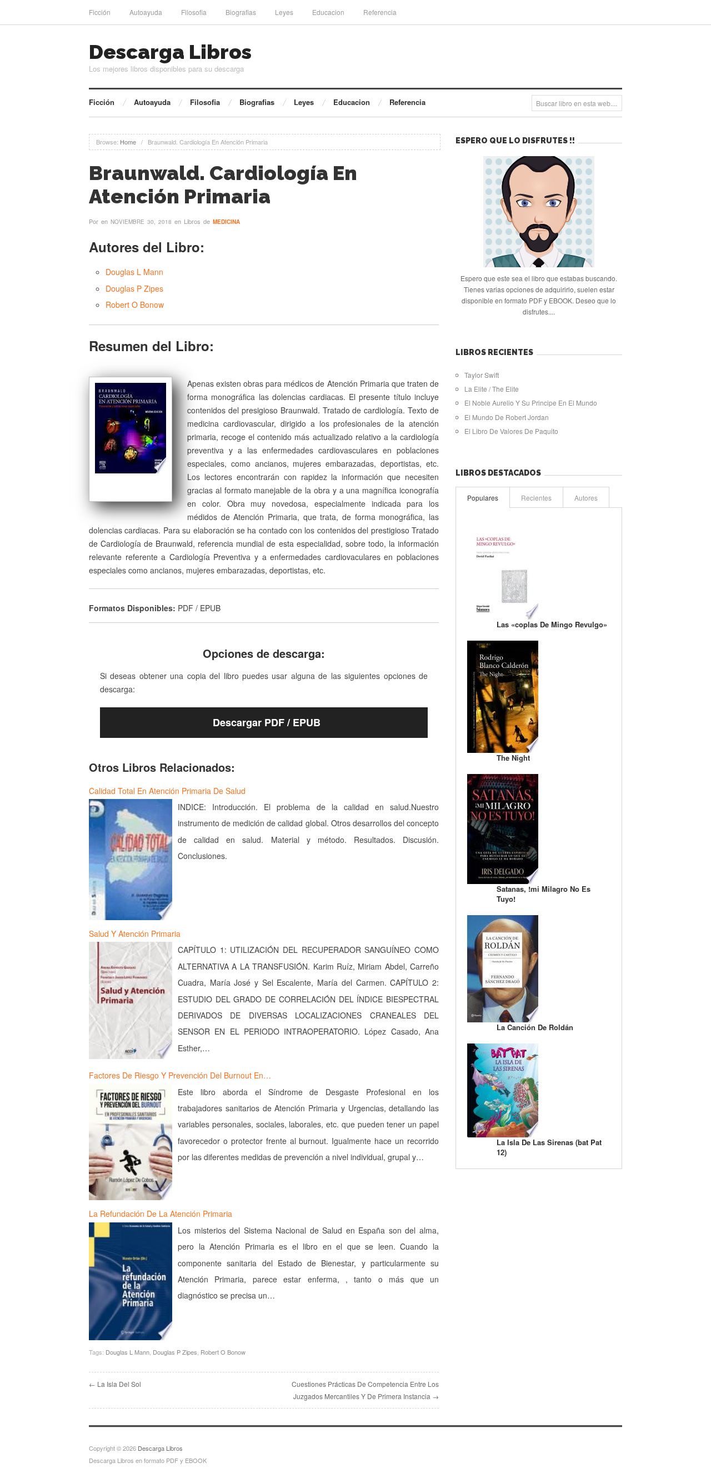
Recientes (536, 497)
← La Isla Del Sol (115, 1384)
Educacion (328, 12)
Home (128, 141)
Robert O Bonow (135, 304)
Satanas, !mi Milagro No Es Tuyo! (543, 893)
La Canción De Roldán (535, 1027)
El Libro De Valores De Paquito (511, 431)
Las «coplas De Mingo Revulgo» (552, 624)
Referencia (380, 12)
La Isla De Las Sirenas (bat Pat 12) (549, 1147)
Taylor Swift (481, 375)
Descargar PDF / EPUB (267, 722)
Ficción (100, 12)
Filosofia (194, 12)
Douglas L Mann (134, 271)
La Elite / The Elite (491, 388)
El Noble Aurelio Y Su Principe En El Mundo (530, 402)
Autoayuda (145, 12)
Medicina (226, 222)
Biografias (241, 12)
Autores (586, 497)
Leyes (284, 12)
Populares (482, 497)
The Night (513, 757)
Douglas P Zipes (134, 288)
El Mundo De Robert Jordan (506, 417)
